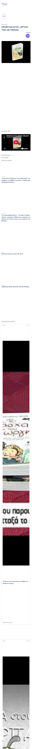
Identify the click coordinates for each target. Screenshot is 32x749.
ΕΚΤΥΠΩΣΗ (5, 157)
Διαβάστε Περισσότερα (7, 622)
